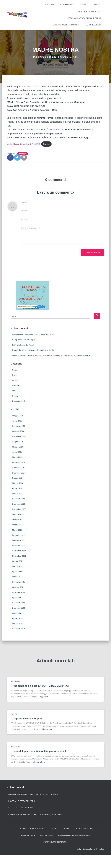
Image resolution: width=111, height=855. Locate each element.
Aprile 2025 (17, 452)
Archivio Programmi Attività (66, 25)
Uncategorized (18, 401)
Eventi (14, 375)
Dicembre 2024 (18, 473)
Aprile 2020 (17, 597)
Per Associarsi (67, 5)
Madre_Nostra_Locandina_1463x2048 (23, 144)
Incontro (22, 154)
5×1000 (83, 5)
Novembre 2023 (19, 509)
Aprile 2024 (17, 488)
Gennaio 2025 (18, 467)
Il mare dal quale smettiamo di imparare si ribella (33, 350)
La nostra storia (93, 25)
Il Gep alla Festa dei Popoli (23, 340)
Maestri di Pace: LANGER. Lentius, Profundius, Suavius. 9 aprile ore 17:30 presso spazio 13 (51, 355)
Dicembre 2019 (18, 608)
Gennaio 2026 (18, 431)
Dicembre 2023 (18, 504)
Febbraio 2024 (18, 499)
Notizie (15, 396)
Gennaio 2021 (18, 587)
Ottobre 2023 (18, 514)
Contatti (97, 5)
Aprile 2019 (17, 618)
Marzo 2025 (17, 457)
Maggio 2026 (17, 416)
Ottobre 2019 (18, 613)
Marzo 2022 (17, 530)
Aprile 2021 (17, 571)
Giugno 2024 (17, 478)
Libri (14, 391)
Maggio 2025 (17, 447)
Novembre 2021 (19, 551)
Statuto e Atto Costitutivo (89, 11)
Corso (14, 370)
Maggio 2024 (17, 483)
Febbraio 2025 (18, 462)
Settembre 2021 (19, 556)
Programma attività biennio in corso (84, 18)
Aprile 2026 (17, 421)
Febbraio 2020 (18, 603)
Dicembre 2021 (18, 545)
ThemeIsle (99, 849)
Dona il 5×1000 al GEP (83, 829)
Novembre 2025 (19, 436)
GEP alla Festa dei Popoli (23, 345)
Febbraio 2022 (18, 535)
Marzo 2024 (17, 493)
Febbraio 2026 (18, 426)
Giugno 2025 (17, 441)
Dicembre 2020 (18, 592)
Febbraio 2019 (18, 629)
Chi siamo (49, 5)
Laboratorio (17, 385)
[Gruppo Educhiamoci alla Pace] (17, 14)
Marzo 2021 (17, 577)
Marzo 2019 (17, 623)
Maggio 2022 (17, 525)
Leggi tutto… (44, 697)
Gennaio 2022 (18, 540)
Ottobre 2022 (18, 519)
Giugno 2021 (17, 561)
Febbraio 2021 (18, 582)
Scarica (46, 144)
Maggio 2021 (17, 566)
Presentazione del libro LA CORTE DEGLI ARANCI (33, 335)
